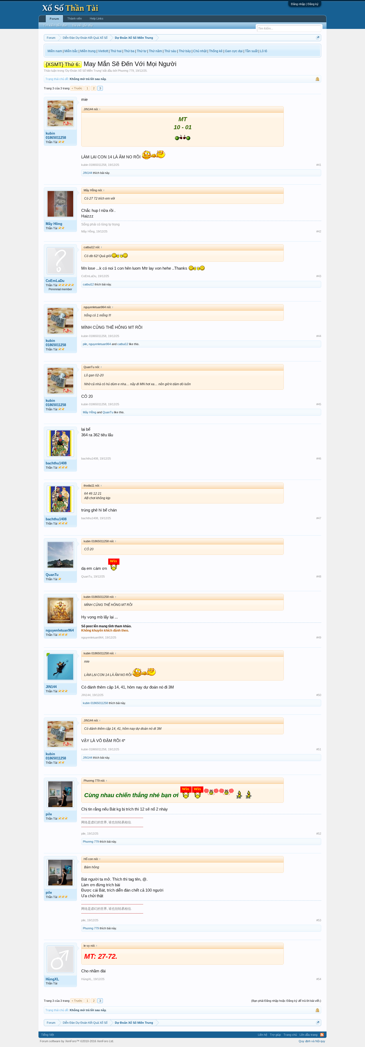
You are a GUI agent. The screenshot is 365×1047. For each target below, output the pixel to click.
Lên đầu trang (308, 1034)
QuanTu (108, 412)
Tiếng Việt (47, 1034)
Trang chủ (290, 1034)
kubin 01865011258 (56, 135)
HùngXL (52, 979)
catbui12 (88, 284)
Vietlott (103, 51)
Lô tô (263, 51)
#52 (318, 833)
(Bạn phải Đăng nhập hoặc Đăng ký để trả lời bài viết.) (286, 1000)
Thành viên (74, 18)
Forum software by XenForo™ (77, 1041)
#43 (318, 276)
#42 (318, 231)
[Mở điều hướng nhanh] (318, 37)
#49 (318, 637)
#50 (318, 695)
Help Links (96, 18)
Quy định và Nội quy (312, 1041)
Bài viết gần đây (82, 25)
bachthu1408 (56, 463)
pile (85, 344)
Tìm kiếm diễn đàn (55, 25)
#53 (318, 920)
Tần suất (251, 51)
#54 (318, 979)
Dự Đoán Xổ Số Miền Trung (83, 70)
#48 (318, 576)
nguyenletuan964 (100, 344)
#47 (318, 518)
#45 (318, 404)
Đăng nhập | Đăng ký (305, 4)
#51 (318, 749)
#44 (318, 336)
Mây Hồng (54, 224)
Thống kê (216, 51)
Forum (54, 18)
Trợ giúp (275, 1034)
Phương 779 (126, 70)
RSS (322, 1035)
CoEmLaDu (55, 281)
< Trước (77, 88)
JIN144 (87, 172)
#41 (318, 164)
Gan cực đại (234, 51)
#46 (318, 458)
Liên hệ (262, 1034)
